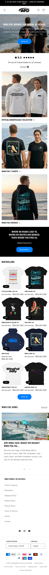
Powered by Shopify (26, 563)
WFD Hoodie (5, 353)
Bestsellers (24, 250)
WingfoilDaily (15, 563)
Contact (8, 521)
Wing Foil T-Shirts (10, 171)
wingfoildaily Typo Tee (9, 387)
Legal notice (43, 566)
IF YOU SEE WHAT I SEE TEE (10, 291)
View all (24, 397)
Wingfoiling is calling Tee (10, 322)
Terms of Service (11, 511)
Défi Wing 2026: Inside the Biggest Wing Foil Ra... (22, 444)
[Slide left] (19, 469)
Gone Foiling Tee (30, 291)
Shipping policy (32, 566)
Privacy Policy (10, 506)
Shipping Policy (11, 495)
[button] (4, 10)
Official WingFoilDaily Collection (17, 120)
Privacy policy (8, 566)
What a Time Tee (30, 353)
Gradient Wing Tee (31, 387)
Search (7, 516)
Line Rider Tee (29, 322)
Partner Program (11, 485)
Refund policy (38, 563)
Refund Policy (10, 501)
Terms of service (20, 566)
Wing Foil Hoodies (10, 223)
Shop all (24, 41)
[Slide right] (29, 469)
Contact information (25, 570)
